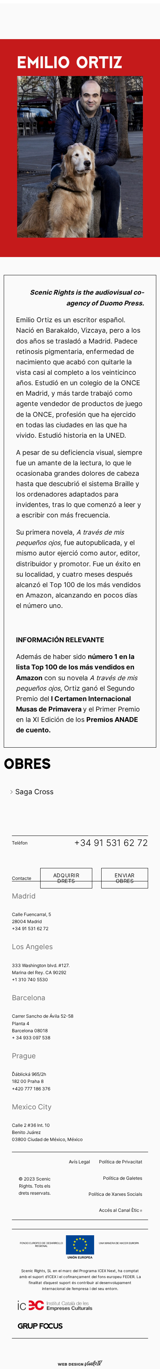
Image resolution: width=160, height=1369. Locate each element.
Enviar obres (124, 878)
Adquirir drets (66, 878)
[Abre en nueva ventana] (40, 1326)
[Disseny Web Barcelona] (80, 1362)
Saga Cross (34, 791)
